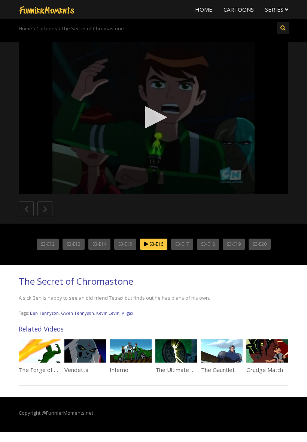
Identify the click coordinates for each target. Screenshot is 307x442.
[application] (153, 118)
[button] (153, 117)
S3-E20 (260, 244)
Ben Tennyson (44, 313)
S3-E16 (155, 244)
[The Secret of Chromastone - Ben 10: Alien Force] (47, 9)
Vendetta (76, 369)
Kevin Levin (107, 313)
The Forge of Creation (47, 369)
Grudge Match (264, 369)
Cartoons (239, 9)
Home (203, 9)
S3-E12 (48, 244)
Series (275, 9)
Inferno (119, 369)
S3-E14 (99, 244)
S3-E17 (182, 244)
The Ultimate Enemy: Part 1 (191, 369)
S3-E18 (208, 244)
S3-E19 (234, 244)
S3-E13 (73, 244)
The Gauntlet (218, 369)
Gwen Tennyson (77, 313)
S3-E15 (125, 244)
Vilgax (127, 313)
